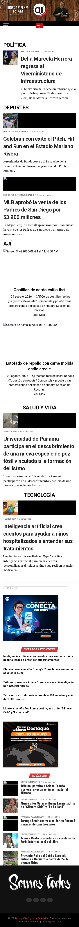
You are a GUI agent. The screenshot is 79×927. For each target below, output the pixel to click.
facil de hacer (55, 376)
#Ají (38, 296)
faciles (66, 296)
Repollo (69, 376)
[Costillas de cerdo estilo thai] (30, 251)
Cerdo (45, 296)
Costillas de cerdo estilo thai (39, 289)
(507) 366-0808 (53, 921)
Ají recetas (39, 376)
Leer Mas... (39, 315)
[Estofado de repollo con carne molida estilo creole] (30, 325)
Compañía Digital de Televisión (32, 918)
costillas (56, 296)
